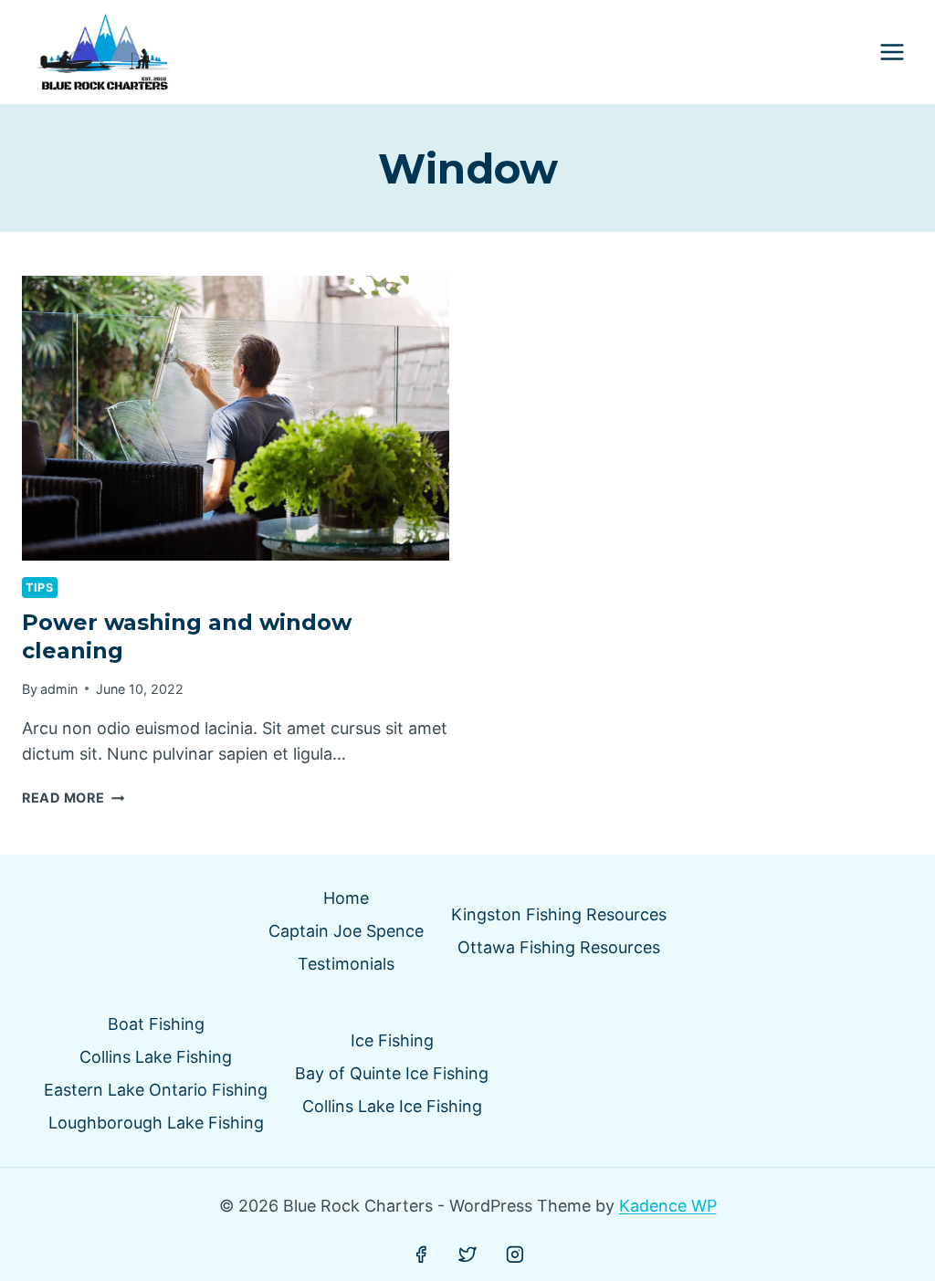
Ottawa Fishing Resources (558, 947)
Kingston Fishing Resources (559, 914)
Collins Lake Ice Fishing (392, 1106)
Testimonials (346, 963)
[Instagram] (515, 1254)
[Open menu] (891, 52)
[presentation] (235, 418)
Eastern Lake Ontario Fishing (156, 1089)
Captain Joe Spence (346, 930)
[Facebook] (421, 1254)
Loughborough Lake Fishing (156, 1122)
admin (59, 689)
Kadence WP (668, 1205)
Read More (73, 797)
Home (346, 898)
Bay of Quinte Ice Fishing (392, 1073)
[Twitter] (467, 1254)
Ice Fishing (392, 1040)
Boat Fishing (156, 1024)
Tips (40, 587)
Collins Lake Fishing (155, 1056)
